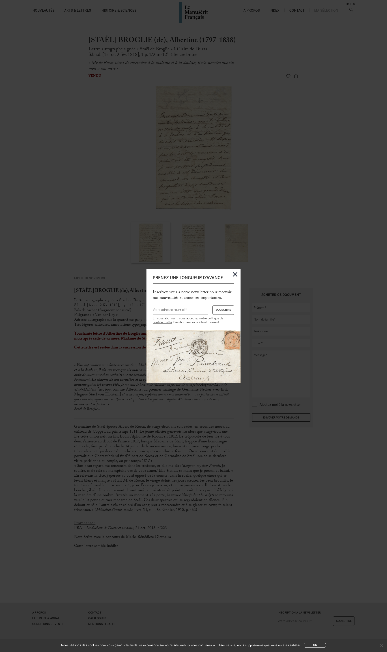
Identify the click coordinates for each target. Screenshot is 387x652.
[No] (381, 645)
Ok (315, 645)
